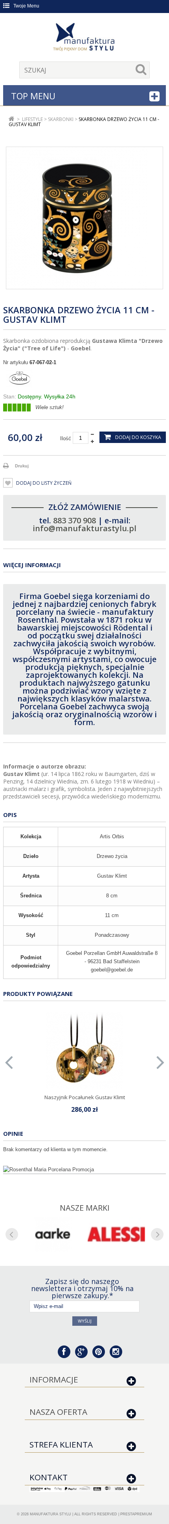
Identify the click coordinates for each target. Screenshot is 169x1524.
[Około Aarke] (52, 1234)
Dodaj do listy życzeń (43, 483)
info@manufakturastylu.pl (84, 528)
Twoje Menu (26, 6)
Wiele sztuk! (49, 407)
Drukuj (22, 465)
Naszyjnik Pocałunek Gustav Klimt (84, 1097)
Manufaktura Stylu (50, 1514)
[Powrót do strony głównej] (12, 119)
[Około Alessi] (116, 1234)
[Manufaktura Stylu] (84, 38)
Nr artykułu (15, 362)
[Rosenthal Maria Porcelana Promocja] (84, 1170)
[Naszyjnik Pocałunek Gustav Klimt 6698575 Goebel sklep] (84, 1050)
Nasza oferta (58, 1411)
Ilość (65, 438)
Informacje (53, 1379)
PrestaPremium (136, 1514)
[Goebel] (84, 379)
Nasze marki (85, 1207)
